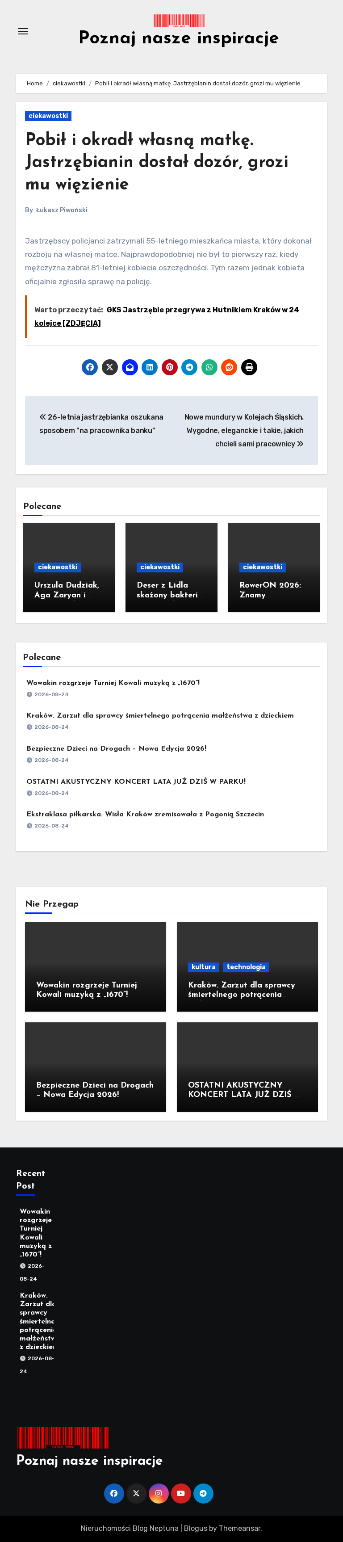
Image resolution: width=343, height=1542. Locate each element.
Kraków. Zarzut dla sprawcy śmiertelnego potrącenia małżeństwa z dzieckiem (160, 715)
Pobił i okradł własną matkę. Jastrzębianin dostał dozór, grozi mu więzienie (157, 163)
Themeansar (239, 1528)
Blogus (195, 1528)
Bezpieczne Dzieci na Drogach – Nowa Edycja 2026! (116, 748)
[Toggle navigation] (23, 31)
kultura (204, 967)
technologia (246, 967)
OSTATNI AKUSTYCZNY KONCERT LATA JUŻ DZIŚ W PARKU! (136, 782)
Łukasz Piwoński (62, 210)
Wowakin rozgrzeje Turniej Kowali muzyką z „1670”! (113, 683)
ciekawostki (48, 116)
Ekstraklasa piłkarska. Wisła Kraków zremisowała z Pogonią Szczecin (145, 814)
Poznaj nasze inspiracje (178, 39)
